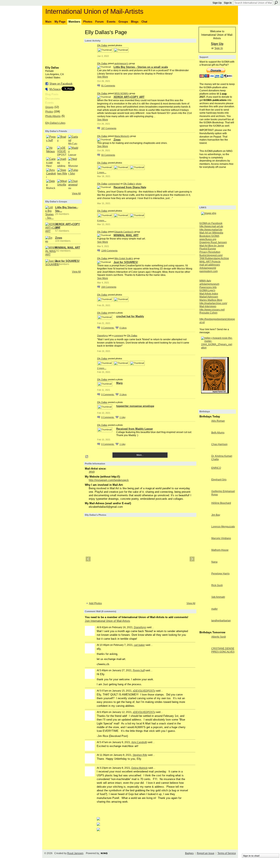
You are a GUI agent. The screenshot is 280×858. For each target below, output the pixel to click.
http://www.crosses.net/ (212, 309)
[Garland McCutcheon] (73, 140)
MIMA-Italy (205, 280)
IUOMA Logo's (207, 290)
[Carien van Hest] (51, 162)
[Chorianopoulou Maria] (73, 184)
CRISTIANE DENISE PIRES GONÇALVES (222, 650)
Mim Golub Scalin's (123, 258)
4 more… (101, 220)
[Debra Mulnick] (51, 184)
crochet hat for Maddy (130, 316)
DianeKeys (102, 335)
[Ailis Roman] (204, 428)
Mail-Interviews (207, 306)
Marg (119, 383)
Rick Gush (217, 585)
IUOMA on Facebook (210, 223)
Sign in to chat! (251, 856)
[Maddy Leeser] (73, 151)
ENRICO (216, 467)
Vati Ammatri (218, 597)
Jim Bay (215, 514)
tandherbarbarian (221, 620)
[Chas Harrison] (204, 451)
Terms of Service (226, 853)
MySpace (55, 89)
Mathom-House (220, 550)
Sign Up (217, 2)
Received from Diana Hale (130, 187)
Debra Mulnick (139, 767)
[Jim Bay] (204, 522)
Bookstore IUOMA (209, 236)
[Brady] (62, 140)
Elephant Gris (219, 479)
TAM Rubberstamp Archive (214, 258)
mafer (214, 608)
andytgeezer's (121, 63)
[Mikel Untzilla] (62, 184)
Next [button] (192, 559)
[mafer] (204, 616)
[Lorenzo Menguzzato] (204, 534)
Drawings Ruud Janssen (213, 242)
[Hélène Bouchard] (204, 510)
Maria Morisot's (122, 136)
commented (114, 183)
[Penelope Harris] (204, 581)
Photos (49, 111)
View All (76, 193)
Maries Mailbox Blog (210, 300)
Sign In (228, 2)
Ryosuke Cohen (208, 312)
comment (118, 335)
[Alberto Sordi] (204, 644)
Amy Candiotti (139, 742)
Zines (58, 237)
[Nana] (204, 569)
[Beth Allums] (204, 440)
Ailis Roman (218, 420)
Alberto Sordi (218, 636)
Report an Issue (205, 853)
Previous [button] (88, 559)
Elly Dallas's (129, 183)
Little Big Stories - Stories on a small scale (141, 67)
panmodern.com (208, 271)
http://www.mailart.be (210, 229)
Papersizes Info (208, 287)
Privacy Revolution (209, 252)
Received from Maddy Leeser (134, 428)
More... (140, 455)
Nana (214, 561)
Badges (189, 853)
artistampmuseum (209, 284)
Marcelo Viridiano (221, 538)
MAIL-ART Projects (210, 261)
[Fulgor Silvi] (73, 173)
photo (138, 183)
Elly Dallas (102, 45)
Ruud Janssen (75, 853)
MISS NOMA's (121, 93)
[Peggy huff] (51, 140)
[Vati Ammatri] (204, 604)
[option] (140, 559)
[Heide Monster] (73, 162)
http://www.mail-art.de (211, 226)
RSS (87, 457)
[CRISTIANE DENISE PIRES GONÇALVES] (204, 656)
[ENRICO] (204, 475)
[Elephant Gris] (204, 487)
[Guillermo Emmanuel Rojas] (204, 498)
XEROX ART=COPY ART (129, 97)
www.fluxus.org (207, 239)
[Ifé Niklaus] (51, 151)
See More (102, 76)
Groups (49, 107)
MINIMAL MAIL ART (67, 247)
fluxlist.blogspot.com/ (211, 255)
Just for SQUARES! (67, 260)
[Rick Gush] (204, 592)
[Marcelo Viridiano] (204, 545)
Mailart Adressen (208, 296)
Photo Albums (53, 116)
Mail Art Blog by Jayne (211, 245)
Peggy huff (139, 670)
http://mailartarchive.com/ (213, 303)
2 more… (101, 368)
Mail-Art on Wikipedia (211, 232)
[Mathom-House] (204, 557)
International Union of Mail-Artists (94, 11)
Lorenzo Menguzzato (223, 526)
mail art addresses (209, 264)
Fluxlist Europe (207, 248)
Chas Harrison (219, 444)
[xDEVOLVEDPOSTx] (62, 151)
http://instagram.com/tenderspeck (109, 480)
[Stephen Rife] (62, 173)
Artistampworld (207, 268)
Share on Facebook (61, 83)
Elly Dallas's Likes (55, 122)
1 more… (101, 172)
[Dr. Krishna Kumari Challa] (204, 463)
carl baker (139, 645)
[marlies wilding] (62, 162)
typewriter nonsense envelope (135, 406)
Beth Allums (217, 432)
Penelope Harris (220, 573)
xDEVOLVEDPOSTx (144, 690)
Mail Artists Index (208, 293)
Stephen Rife (140, 755)
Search (276, 3)
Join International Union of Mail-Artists (107, 620)
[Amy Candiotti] (51, 173)
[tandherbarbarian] (204, 628)
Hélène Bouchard (221, 503)
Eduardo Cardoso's (124, 231)
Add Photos (95, 603)
